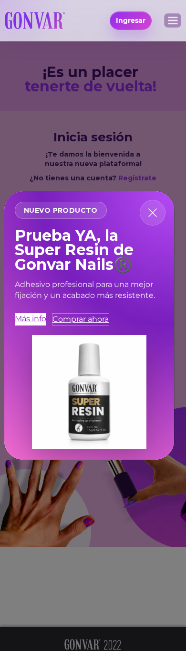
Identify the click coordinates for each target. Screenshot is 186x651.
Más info (30, 318)
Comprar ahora (80, 319)
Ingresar (130, 20)
